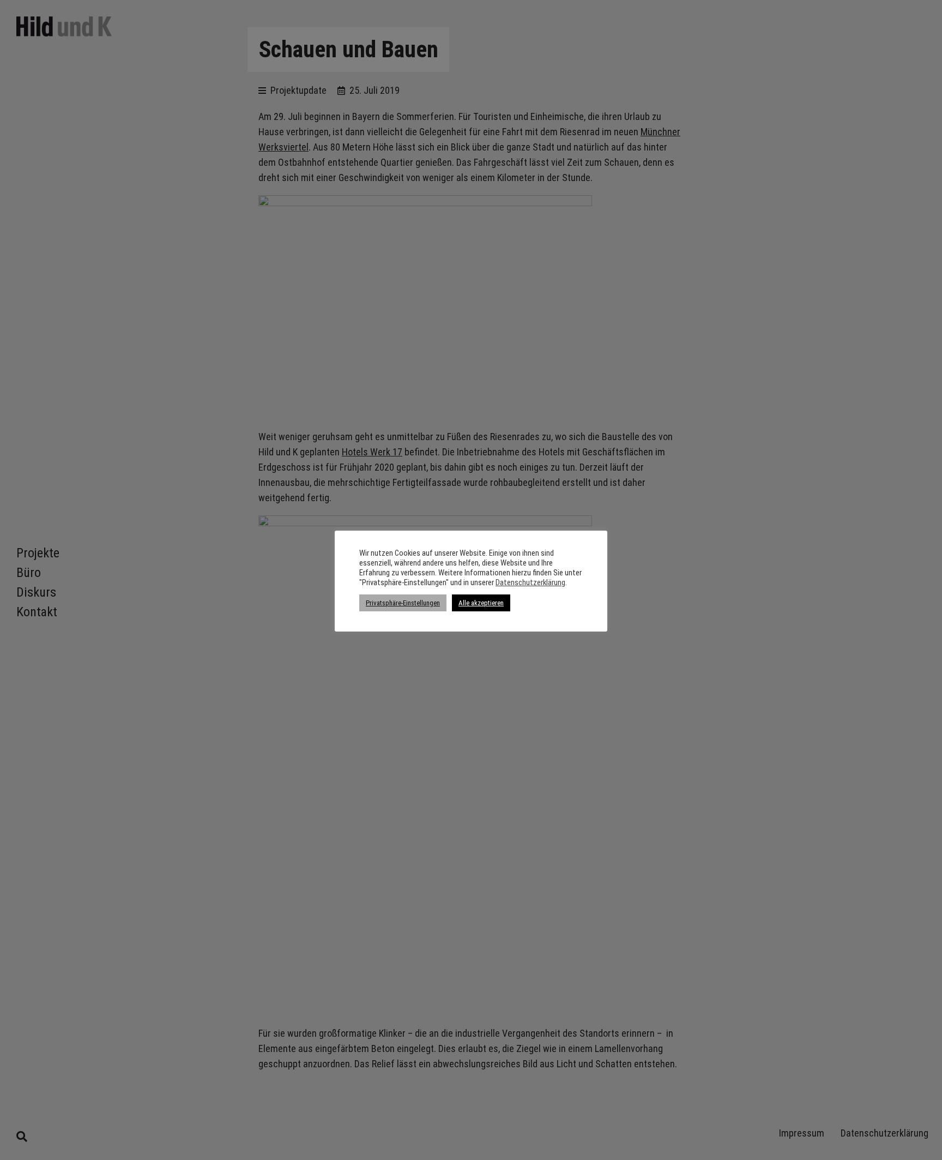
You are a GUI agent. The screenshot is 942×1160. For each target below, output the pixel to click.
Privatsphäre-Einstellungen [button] (403, 603)
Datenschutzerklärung (530, 582)
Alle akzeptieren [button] (481, 603)
